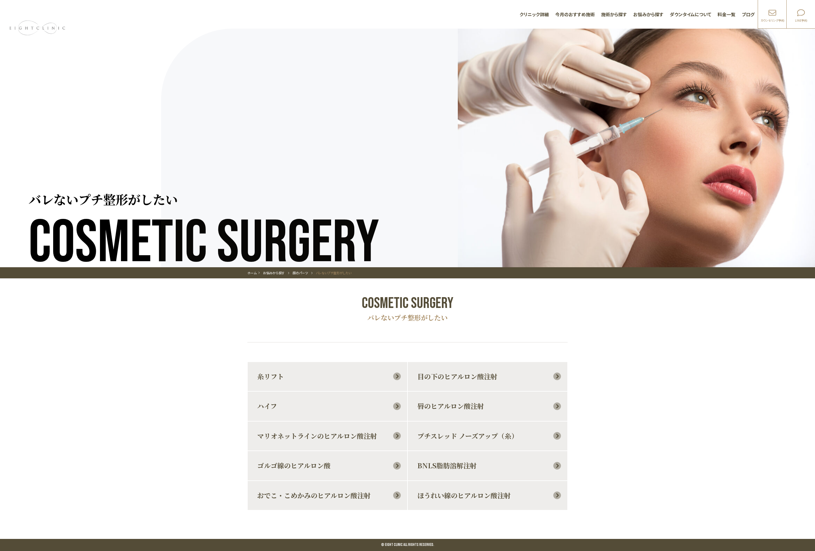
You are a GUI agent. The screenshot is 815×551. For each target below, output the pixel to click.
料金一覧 (726, 14)
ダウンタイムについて (690, 14)
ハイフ (267, 406)
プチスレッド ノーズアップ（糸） (467, 436)
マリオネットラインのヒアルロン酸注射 (317, 436)
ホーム (252, 272)
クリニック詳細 (534, 14)
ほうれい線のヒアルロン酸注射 (464, 495)
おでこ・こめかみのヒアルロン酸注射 (314, 495)
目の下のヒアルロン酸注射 (457, 376)
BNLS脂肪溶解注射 (447, 465)
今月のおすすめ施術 (575, 14)
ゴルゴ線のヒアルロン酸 (293, 465)
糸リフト (270, 376)
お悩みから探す (648, 14)
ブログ (748, 14)
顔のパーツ (300, 272)
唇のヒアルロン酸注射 (450, 406)
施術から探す (614, 14)
